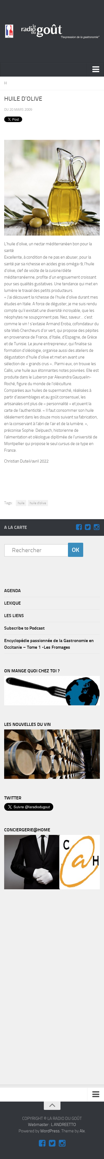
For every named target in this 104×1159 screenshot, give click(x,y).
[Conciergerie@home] (52, 887)
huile (21, 503)
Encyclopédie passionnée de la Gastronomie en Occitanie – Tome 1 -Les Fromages (49, 644)
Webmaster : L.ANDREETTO (52, 1124)
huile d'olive (38, 503)
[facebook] (78, 527)
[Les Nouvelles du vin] (52, 777)
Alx (82, 1130)
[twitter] (87, 527)
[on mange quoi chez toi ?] (52, 703)
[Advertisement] (55, 477)
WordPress (50, 1130)
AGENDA (12, 590)
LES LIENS (14, 615)
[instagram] (96, 527)
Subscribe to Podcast (24, 628)
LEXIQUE (12, 603)
